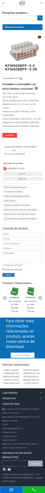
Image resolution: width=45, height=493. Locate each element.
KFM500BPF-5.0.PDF (15, 169)
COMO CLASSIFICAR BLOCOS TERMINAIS (12, 370)
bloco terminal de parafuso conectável (20, 219)
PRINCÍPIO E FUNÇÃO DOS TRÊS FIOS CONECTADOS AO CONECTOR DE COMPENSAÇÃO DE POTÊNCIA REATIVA (33, 373)
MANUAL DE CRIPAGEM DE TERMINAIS (33, 380)
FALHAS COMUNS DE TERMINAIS (33, 370)
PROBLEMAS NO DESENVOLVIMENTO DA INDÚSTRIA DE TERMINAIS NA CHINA (12, 373)
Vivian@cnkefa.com (9, 436)
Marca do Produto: (12, 154)
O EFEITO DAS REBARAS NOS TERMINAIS (12, 380)
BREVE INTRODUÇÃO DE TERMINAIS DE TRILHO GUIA (12, 377)
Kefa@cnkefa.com (9, 432)
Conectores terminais (13, 192)
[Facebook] (4, 469)
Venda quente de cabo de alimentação (20, 210)
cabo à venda (9, 201)
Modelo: (8, 147)
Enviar (8, 275)
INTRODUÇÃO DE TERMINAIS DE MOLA (33, 377)
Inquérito (9, 135)
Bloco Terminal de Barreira (15, 187)
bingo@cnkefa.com (9, 440)
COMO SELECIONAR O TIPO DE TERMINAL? (12, 383)
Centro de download (22, 355)
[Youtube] (9, 469)
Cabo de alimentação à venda (17, 196)
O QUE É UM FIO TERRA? (33, 383)
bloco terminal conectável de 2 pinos (19, 214)
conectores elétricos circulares (17, 205)
